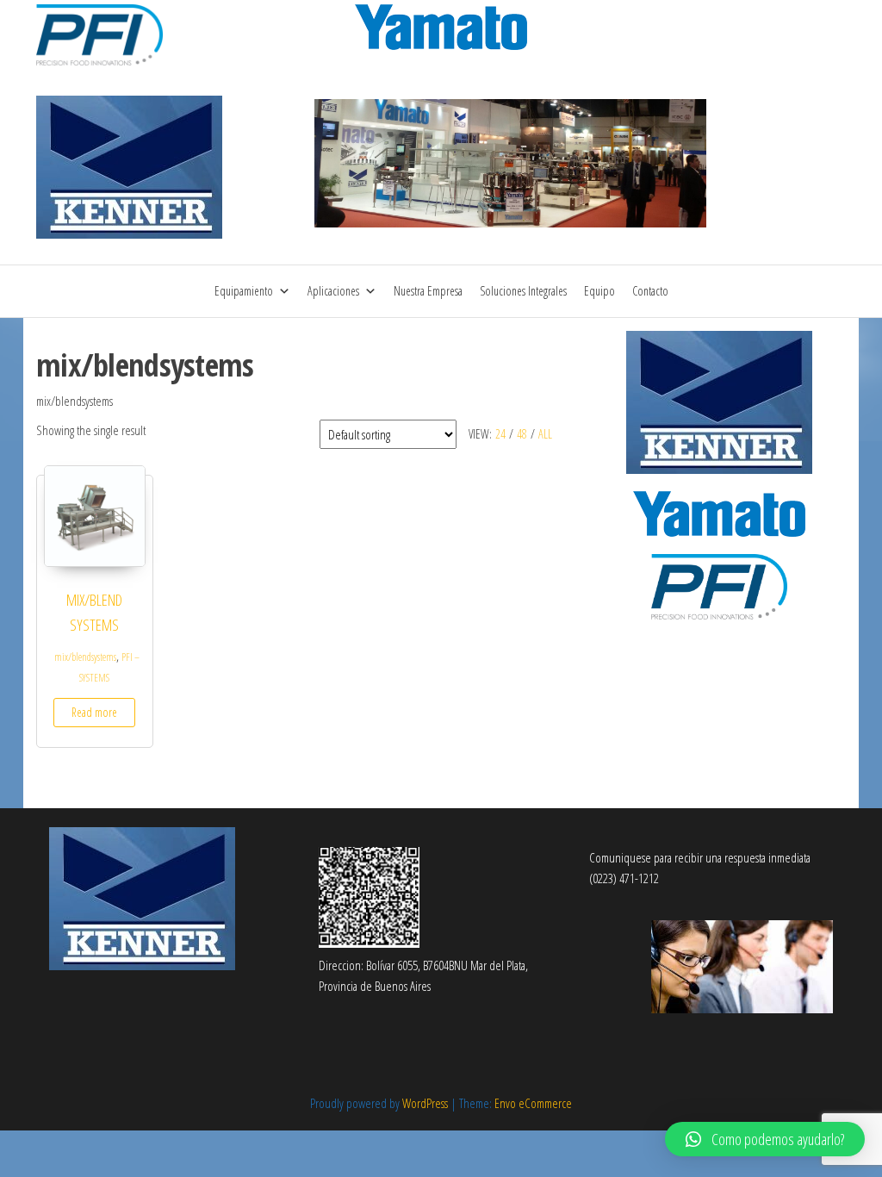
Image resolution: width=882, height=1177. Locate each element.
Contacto (650, 291)
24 (500, 434)
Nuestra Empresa (428, 291)
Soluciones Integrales (523, 291)
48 (522, 434)
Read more (94, 712)
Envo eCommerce (533, 1103)
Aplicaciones (333, 291)
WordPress (425, 1103)
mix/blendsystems (85, 657)
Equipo (599, 291)
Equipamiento (243, 291)
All (545, 434)
